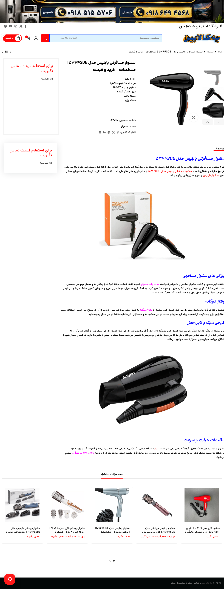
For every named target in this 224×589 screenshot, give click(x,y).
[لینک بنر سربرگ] (112, 11)
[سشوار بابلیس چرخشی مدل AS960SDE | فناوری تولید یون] (156, 505)
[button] (207, 122)
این (156, 449)
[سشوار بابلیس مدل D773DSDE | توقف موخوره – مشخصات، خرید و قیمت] (112, 505)
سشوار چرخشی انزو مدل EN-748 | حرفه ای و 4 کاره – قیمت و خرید (67, 532)
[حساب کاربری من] (35, 38)
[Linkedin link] (104, 132)
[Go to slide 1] (114, 561)
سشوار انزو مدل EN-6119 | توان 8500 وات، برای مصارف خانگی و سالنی (202, 532)
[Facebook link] (25, 26)
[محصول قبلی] (10, 52)
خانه (219, 52)
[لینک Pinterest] (5, 26)
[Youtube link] (10, 26)
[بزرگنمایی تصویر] (193, 117)
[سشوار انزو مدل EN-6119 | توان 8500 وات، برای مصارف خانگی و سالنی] (201, 505)
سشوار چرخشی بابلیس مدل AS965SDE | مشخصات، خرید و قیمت (23, 532)
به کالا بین (206, 583)
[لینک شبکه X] (20, 26)
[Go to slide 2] (110, 561)
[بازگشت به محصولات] (6, 52)
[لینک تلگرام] (100, 132)
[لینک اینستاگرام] (15, 26)
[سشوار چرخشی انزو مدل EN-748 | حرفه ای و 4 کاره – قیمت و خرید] (67, 505)
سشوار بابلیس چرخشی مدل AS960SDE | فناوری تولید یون (158, 530)
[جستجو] (45, 38)
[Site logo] (201, 38)
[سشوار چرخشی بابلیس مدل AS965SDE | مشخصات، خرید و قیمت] (22, 505)
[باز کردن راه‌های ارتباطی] (9, 579)
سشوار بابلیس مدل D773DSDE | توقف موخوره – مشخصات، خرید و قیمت (112, 532)
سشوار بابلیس (211, 176)
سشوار (210, 52)
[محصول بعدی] (2, 52)
